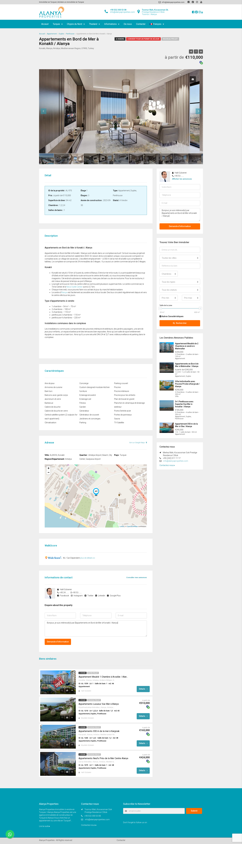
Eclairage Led (85, 399)
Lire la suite (44, 826)
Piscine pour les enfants (124, 395)
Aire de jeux (49, 383)
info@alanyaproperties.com (175, 461)
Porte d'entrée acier (122, 411)
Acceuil (44, 24)
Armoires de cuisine (53, 387)
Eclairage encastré (87, 395)
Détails (142, 689)
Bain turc (49, 391)
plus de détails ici (87, 558)
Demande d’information (58, 642)
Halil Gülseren (86, 691)
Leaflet (121, 526)
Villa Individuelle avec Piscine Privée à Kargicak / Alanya (187, 384)
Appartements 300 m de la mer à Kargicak (99, 731)
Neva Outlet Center (74, 287)
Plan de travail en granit (124, 399)
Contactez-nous (167, 465)
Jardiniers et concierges (89, 419)
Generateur (84, 411)
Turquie (56, 24)
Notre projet (93, 673)
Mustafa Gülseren (87, 718)
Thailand (93, 24)
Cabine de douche (52, 407)
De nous (128, 24)
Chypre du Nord (74, 24)
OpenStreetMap (132, 526)
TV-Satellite (119, 422)
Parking (82, 422)
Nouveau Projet (170, 39)
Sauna (117, 419)
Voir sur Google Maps (137, 443)
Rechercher (181, 323)
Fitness (82, 403)
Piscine (117, 387)
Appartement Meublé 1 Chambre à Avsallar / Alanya (103, 676)
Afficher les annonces (182, 179)
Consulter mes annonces (136, 577)
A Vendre (120, 39)
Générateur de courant (89, 415)
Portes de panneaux (123, 415)
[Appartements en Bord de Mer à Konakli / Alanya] (96, 492)
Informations (110, 24)
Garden (82, 407)
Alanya (64, 292)
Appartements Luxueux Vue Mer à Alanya (99, 704)
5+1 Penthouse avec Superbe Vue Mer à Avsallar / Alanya (184, 404)
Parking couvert (121, 383)
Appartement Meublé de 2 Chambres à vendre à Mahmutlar (186, 346)
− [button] (48, 472)
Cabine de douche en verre (56, 411)
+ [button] (48, 468)
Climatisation (50, 422)
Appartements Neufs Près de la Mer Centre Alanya (103, 758)
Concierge (83, 383)
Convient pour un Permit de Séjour (143, 39)
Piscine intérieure (121, 391)
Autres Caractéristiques (172, 316)
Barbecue (49, 403)
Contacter (141, 24)
